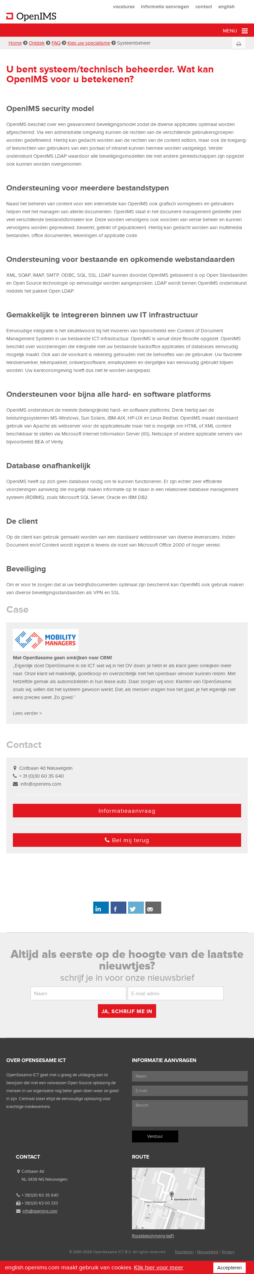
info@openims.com (41, 784)
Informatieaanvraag (127, 810)
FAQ (56, 43)
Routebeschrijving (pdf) (153, 1235)
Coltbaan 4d (32, 1171)
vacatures (124, 6)
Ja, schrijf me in (127, 1011)
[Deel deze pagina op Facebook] (118, 912)
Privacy (228, 1252)
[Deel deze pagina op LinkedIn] (101, 912)
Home (15, 43)
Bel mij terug (130, 840)
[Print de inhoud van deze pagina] (239, 44)
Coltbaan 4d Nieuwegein (45, 768)
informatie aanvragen (165, 6)
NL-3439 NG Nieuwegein (44, 1179)
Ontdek (37, 43)
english (226, 6)
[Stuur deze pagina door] (153, 912)
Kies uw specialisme (88, 43)
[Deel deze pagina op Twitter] (136, 912)
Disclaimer (184, 1252)
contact (203, 6)
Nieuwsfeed (207, 1252)
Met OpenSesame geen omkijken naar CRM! (62, 657)
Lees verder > (27, 713)
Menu (230, 30)
